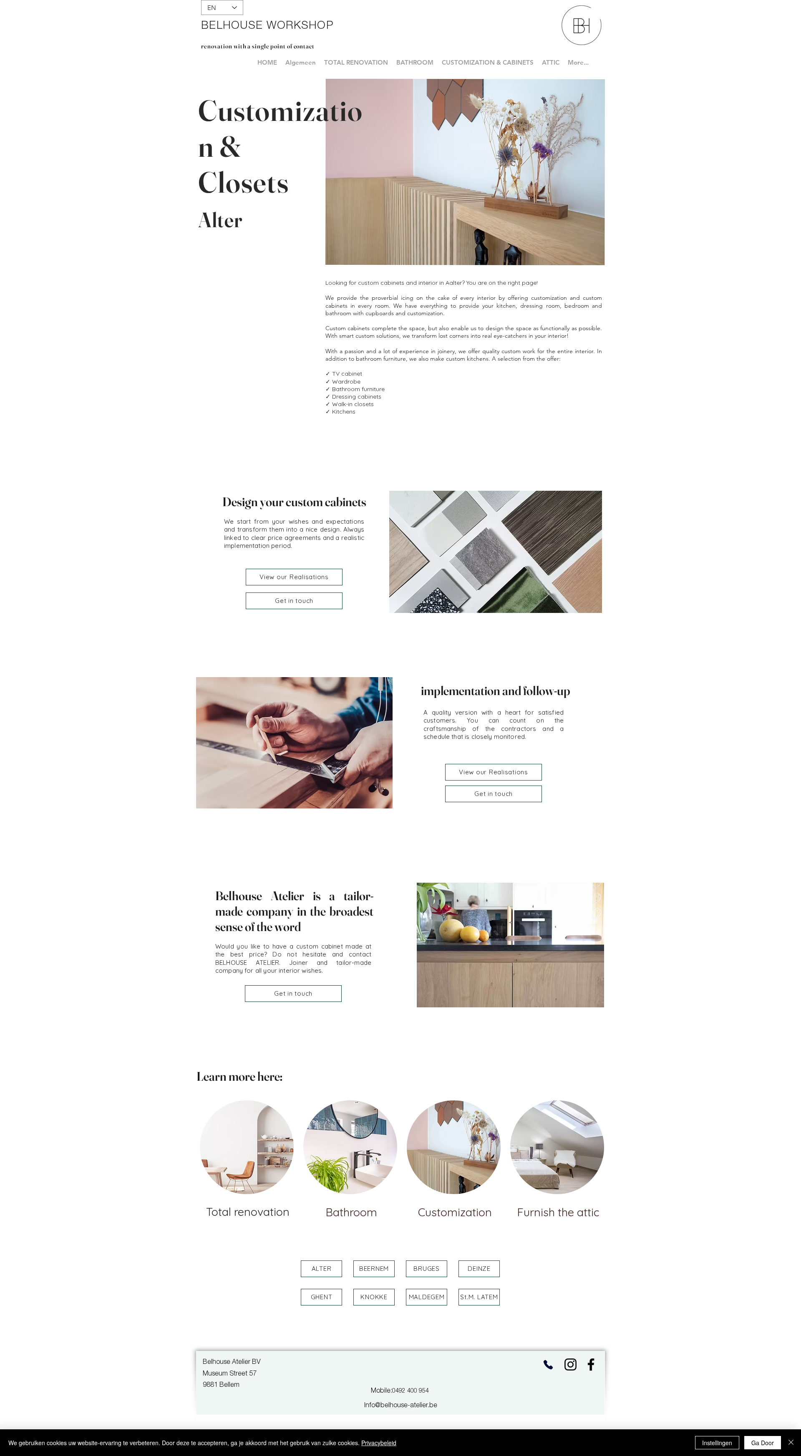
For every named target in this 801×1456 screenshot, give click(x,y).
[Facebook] (591, 1364)
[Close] (791, 1442)
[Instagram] (570, 1364)
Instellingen (717, 1442)
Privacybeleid (378, 1442)
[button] (321, 1268)
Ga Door (762, 1442)
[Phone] (548, 1364)
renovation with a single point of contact (258, 46)
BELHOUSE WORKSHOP (267, 26)
